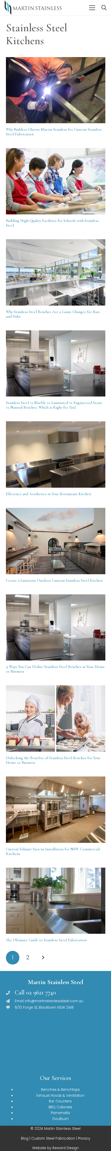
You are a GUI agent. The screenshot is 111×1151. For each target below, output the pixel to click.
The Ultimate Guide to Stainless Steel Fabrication (46, 940)
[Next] (43, 958)
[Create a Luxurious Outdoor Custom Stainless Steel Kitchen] (55, 541)
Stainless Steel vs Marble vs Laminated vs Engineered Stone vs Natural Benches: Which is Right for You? (54, 405)
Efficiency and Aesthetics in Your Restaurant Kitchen (48, 494)
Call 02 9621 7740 (35, 992)
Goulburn (60, 1118)
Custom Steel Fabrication (53, 1138)
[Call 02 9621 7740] (10, 993)
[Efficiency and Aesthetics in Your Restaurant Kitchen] (55, 454)
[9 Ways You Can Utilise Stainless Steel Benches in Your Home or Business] (55, 627)
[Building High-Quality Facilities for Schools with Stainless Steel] (55, 181)
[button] (92, 8)
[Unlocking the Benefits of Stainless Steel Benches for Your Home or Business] (55, 718)
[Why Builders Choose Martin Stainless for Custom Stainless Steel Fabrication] (55, 90)
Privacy (84, 1138)
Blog (24, 1138)
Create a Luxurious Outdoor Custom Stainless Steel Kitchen (54, 580)
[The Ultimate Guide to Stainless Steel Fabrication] (55, 901)
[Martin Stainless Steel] (33, 7)
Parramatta (60, 1112)
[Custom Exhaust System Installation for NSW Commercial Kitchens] (55, 809)
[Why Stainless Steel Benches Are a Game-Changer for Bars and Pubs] (55, 272)
